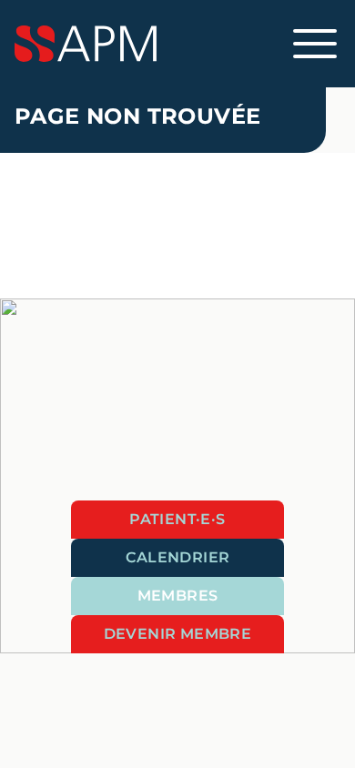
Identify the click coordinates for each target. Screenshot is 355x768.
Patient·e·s (177, 519)
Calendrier (178, 557)
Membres (177, 595)
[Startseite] (177, 43)
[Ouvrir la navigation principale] (315, 44)
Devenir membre (178, 633)
